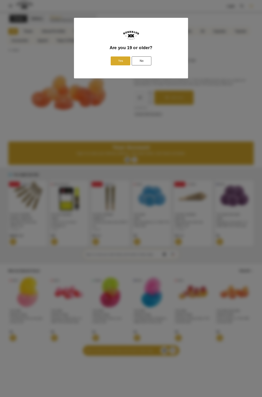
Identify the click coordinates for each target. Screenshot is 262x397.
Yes (120, 60)
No (141, 60)
